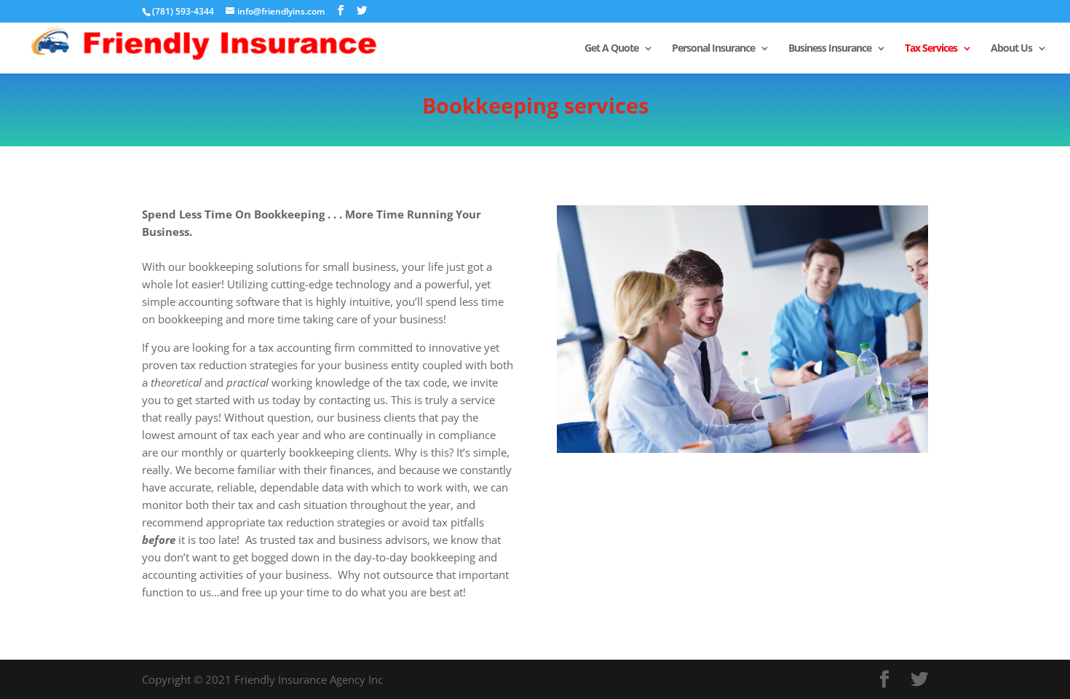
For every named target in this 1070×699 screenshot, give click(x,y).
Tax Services (931, 49)
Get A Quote (611, 49)
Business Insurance (829, 49)
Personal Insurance (713, 49)
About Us (1011, 49)
